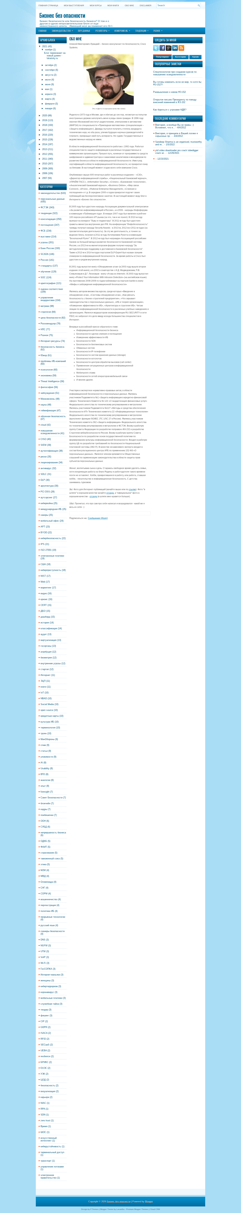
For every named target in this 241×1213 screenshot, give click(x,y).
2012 (44, 154)
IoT (42, 692)
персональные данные (53, 199)
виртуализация (48, 640)
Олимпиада (47, 882)
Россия (44, 260)
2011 (44, 158)
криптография (48, 283)
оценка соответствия (52, 289)
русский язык (48, 925)
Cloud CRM (155, 1209)
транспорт (46, 1160)
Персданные (84, 31)
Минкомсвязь (48, 398)
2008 (44, 173)
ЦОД (43, 1079)
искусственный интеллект (49, 1139)
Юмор (44, 355)
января (48, 108)
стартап (45, 669)
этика (43, 864)
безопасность (48, 1085)
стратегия (46, 312)
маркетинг (46, 587)
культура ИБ (47, 721)
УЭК (43, 1073)
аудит (44, 634)
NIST (43, 576)
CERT (44, 605)
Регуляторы (102, 31)
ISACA (44, 1033)
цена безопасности (51, 317)
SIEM (43, 445)
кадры (44, 809)
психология (47, 369)
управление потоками (52, 1166)
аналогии (45, 780)
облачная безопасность (53, 416)
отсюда (110, 493)
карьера (45, 1097)
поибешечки (47, 815)
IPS (42, 544)
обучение (45, 271)
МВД (43, 876)
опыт (43, 786)
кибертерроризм (49, 986)
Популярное (162, 57)
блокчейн (45, 803)
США (43, 564)
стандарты (46, 265)
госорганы (46, 646)
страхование (47, 852)
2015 (44, 139)
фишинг (45, 1015)
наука (44, 404)
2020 (44, 115)
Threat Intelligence (50, 381)
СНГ (43, 887)
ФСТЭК (44, 207)
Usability (45, 768)
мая (47, 89)
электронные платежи (52, 555)
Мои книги (113, 5)
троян (44, 733)
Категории (180, 57)
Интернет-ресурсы (50, 341)
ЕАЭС (44, 1068)
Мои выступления (74, 5)
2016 (44, 134)
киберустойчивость (51, 1146)
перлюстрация (48, 905)
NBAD (44, 698)
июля (48, 79)
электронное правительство (48, 1176)
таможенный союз (50, 858)
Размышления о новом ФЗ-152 (169, 92)
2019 (44, 120)
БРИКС (44, 1062)
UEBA (44, 1050)
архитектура (47, 485)
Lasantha (120, 1209)
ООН (43, 821)
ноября (48, 49)
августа (49, 75)
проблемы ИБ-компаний (53, 361)
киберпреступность (51, 570)
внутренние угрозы (51, 663)
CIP (42, 1021)
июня (47, 84)
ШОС (43, 1132)
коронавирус (47, 992)
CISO (43, 439)
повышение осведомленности (50, 432)
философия (47, 387)
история (45, 622)
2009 (44, 168)
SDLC (44, 474)
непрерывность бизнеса (53, 832)
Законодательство (62, 31)
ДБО (43, 611)
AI (42, 762)
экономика (46, 375)
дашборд (45, 616)
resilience (45, 1056)
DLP (43, 480)
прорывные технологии (53, 917)
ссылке (132, 489)
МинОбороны (48, 739)
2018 (44, 125)
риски (44, 456)
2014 (44, 144)
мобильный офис (50, 520)
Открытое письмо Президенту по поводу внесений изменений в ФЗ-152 (175, 101)
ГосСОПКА (46, 969)
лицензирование (49, 462)
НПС (43, 329)
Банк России (47, 248)
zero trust (45, 1120)
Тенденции (142, 31)
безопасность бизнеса (52, 347)
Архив (195, 57)
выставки (45, 236)
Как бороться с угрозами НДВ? (169, 109)
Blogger (149, 1201)
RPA (43, 1108)
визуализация (48, 1091)
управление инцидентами (48, 299)
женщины (46, 980)
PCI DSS (45, 491)
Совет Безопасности (51, 797)
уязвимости (47, 756)
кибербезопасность (51, 538)
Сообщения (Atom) (98, 518)
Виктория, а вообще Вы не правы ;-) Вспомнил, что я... (174, 126)
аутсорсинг (46, 497)
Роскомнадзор (48, 323)
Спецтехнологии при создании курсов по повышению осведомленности (175, 73)
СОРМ (44, 893)
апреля (49, 94)
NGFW (44, 945)
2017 (44, 130)
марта (48, 99)
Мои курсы (96, 5)
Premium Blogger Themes (137, 1209)
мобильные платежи (51, 998)
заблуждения (48, 393)
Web (43, 581)
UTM (43, 951)
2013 (44, 149)
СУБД (44, 826)
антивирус (46, 468)
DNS (43, 939)
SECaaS (45, 1044)
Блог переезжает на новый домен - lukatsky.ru (54, 56)
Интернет (45, 675)
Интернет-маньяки (50, 974)
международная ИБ (51, 509)
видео (44, 593)
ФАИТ (44, 847)
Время (44, 1126)
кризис (44, 599)
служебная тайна (50, 1003)
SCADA (44, 254)
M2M (43, 870)
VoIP (43, 957)
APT (43, 526)
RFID (43, 1038)
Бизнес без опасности (62, 15)
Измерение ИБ (122, 31)
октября (49, 65)
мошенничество (49, 899)
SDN (43, 1114)
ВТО (43, 774)
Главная (42, 31)
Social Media (47, 704)
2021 (44, 46)
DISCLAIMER (145, 5)
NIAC (43, 1103)
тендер (44, 1009)
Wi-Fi (43, 963)
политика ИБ (47, 911)
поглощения (47, 225)
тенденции (46, 213)
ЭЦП (43, 681)
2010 (44, 163)
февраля (50, 103)
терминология (48, 727)
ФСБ (43, 230)
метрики (45, 306)
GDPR (44, 1027)
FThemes (94, 1209)
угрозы (44, 242)
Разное (157, 31)
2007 (44, 178)
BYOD (44, 532)
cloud (43, 424)
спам (43, 745)
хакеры (44, 515)
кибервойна (47, 503)
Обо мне (129, 5)
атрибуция (46, 651)
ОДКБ (44, 841)
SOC (43, 277)
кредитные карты (50, 716)
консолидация (48, 219)
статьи (44, 751)
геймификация (48, 410)
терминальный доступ (52, 1152)
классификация (49, 628)
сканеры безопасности (53, 931)
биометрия (46, 657)
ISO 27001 (46, 550)
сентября (50, 70)
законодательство (50, 193)
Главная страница (48, 5)
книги (43, 686)
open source (47, 710)
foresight (45, 791)
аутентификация (49, 450)
